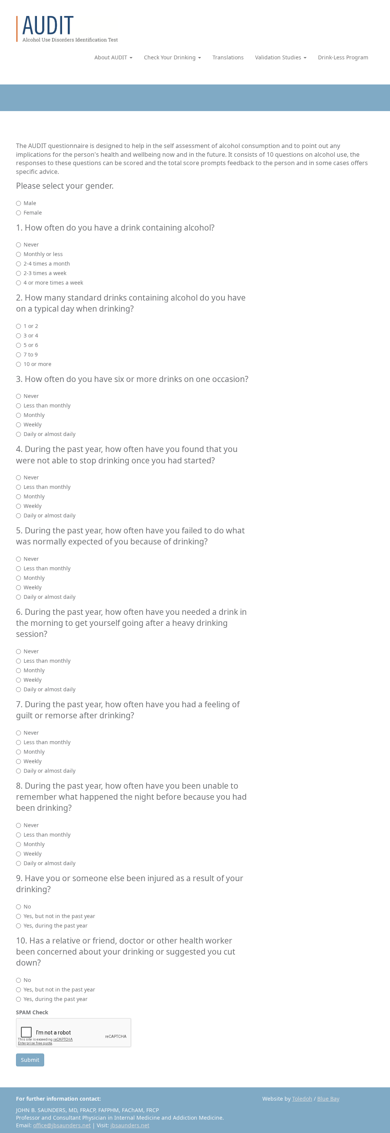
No (27, 906)
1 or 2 (31, 325)
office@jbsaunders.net (62, 1125)
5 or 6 (31, 344)
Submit (30, 1059)
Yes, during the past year (56, 925)
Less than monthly (47, 405)
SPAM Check (32, 1012)
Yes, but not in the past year (59, 916)
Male (30, 203)
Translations (228, 57)
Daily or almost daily (49, 434)
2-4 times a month (47, 263)
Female (33, 212)
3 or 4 (31, 335)
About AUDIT (111, 57)
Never (31, 244)
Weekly (33, 424)
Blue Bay (328, 1098)
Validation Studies (279, 57)
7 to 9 (31, 354)
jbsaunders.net (129, 1125)
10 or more (37, 364)
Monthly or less (43, 254)
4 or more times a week (53, 282)
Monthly (34, 415)
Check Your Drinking (170, 57)
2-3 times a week (45, 273)
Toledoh (302, 1098)
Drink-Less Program (343, 57)
